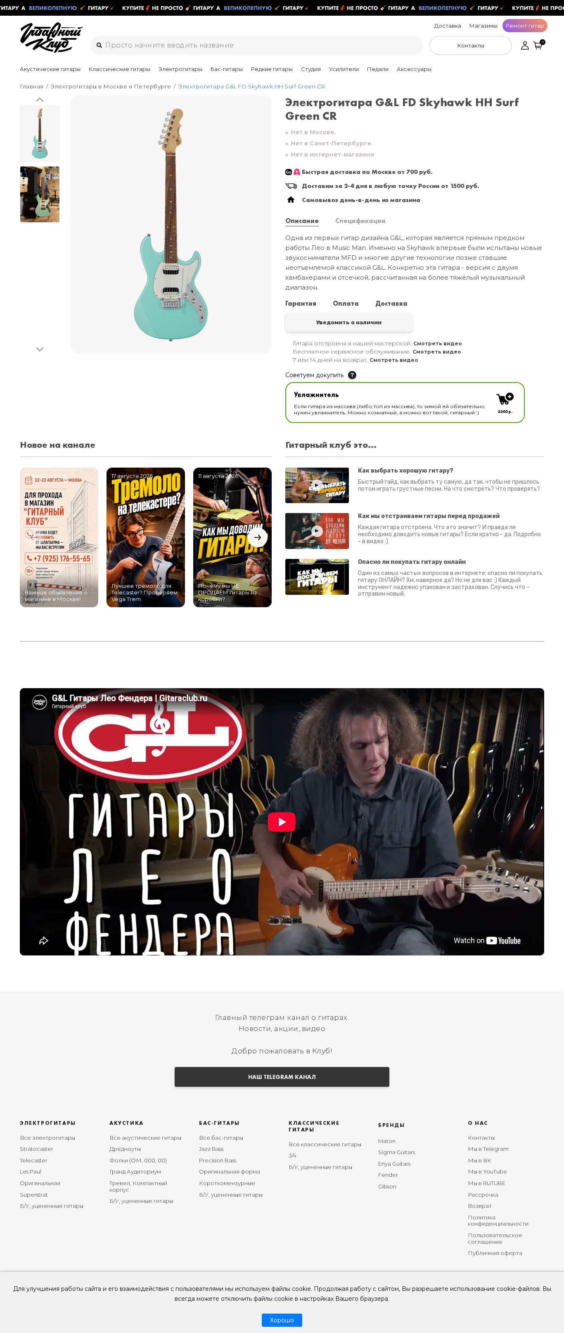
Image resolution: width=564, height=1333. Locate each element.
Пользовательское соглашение (495, 1238)
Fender (388, 1174)
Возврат (480, 1205)
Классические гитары (119, 69)
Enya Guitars (394, 1163)
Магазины (483, 25)
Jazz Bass (211, 1148)
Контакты (481, 1137)
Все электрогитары (47, 1137)
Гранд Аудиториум (135, 1171)
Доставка (447, 25)
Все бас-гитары (221, 1137)
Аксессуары (414, 69)
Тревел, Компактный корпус (138, 1186)
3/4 (292, 1155)
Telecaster (33, 1160)
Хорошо (282, 1320)
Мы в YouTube (487, 1171)
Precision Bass (217, 1160)
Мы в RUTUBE (486, 1183)
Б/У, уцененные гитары (51, 1205)
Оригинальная (40, 1183)
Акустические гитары (50, 69)
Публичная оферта (495, 1253)
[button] (40, 100)
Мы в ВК (479, 1160)
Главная (32, 86)
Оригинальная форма (229, 1171)
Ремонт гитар (525, 25)
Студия (311, 69)
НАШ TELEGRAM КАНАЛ (282, 1077)
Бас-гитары (227, 69)
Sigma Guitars (396, 1152)
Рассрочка (483, 1194)
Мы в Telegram (488, 1148)
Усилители (344, 69)
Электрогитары (180, 69)
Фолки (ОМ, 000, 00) (138, 1160)
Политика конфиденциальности (498, 1220)
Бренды (391, 1125)
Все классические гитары (325, 1144)
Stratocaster (36, 1148)
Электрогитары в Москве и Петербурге (110, 86)
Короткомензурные (227, 1183)
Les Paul (30, 1171)
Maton (387, 1141)
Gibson (387, 1186)
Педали (378, 69)
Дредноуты (125, 1148)
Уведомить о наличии (349, 322)
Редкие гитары (272, 69)
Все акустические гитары (145, 1137)
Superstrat (34, 1194)
